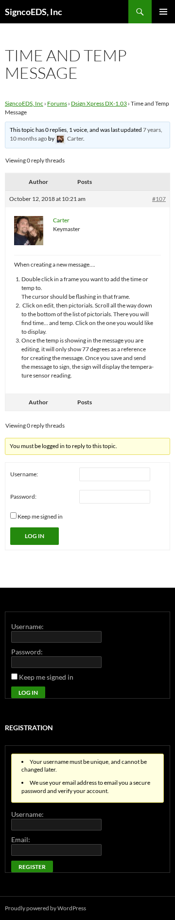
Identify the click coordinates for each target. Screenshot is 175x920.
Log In (34, 536)
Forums (57, 103)
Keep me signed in (40, 516)
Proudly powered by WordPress (45, 908)
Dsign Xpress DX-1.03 (99, 103)
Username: (24, 474)
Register (32, 866)
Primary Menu (163, 11)
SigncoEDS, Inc (33, 11)
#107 (159, 198)
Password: (23, 496)
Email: (20, 839)
